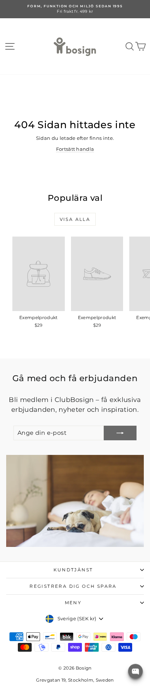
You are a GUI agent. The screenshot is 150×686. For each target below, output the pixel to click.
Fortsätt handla (75, 149)
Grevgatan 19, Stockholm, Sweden (75, 680)
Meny (73, 602)
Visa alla (75, 219)
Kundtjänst (73, 569)
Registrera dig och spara (73, 586)
